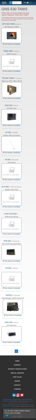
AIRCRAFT (17, 369)
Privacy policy (9, 413)
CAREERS (17, 389)
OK (7, 416)
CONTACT (17, 385)
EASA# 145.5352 (20, 404)
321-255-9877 (12, 403)
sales (22, 19)
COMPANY (17, 365)
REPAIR (17, 381)
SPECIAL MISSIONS (17, 373)
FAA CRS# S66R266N (8, 404)
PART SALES (17, 377)
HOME (17, 361)
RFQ (26, 2)
